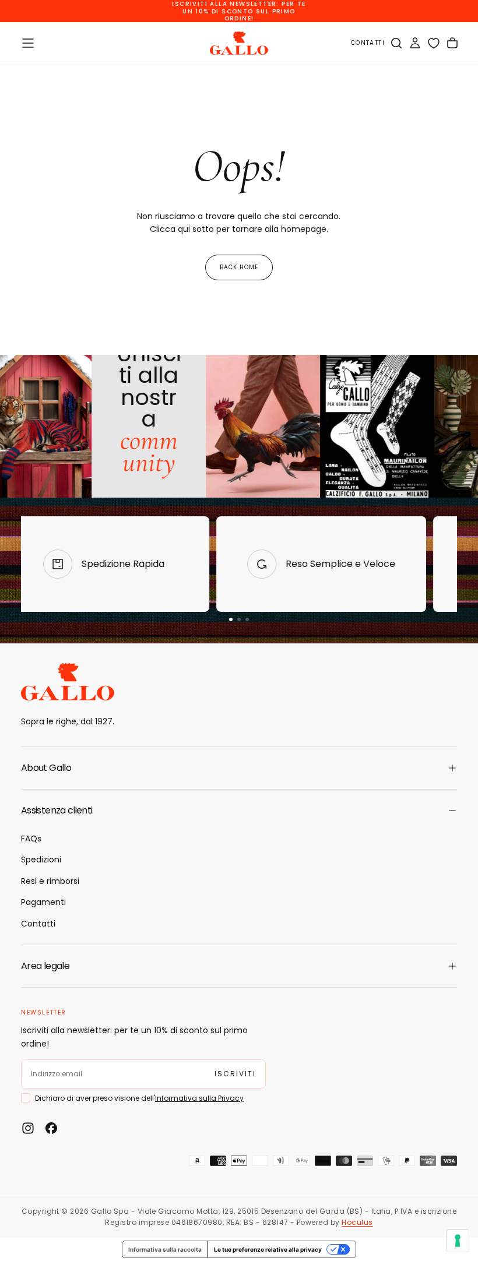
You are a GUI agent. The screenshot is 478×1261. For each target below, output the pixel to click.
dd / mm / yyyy (169, 658)
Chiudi (239, 755)
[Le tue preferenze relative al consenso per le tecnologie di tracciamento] (458, 1241)
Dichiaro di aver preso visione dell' (235, 691)
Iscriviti (239, 721)
